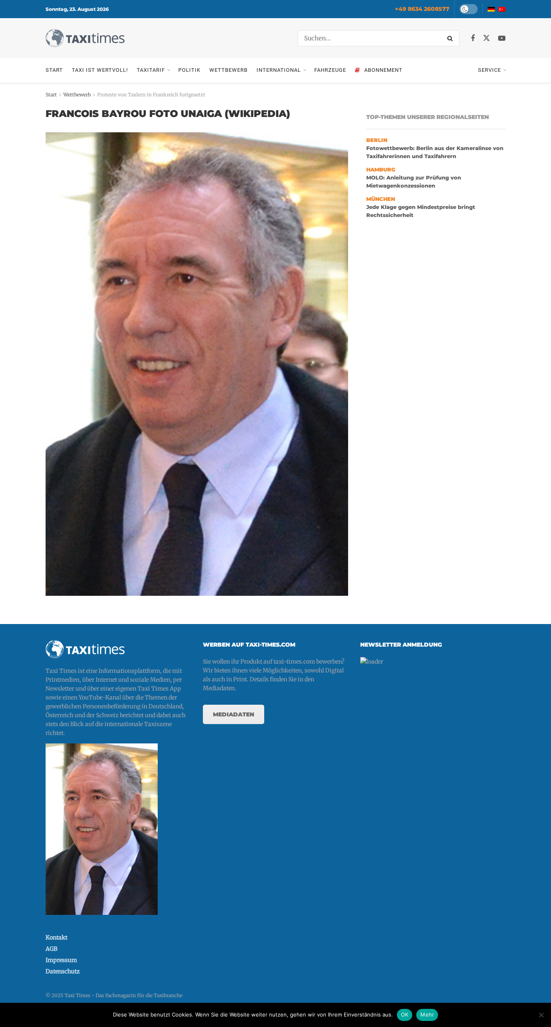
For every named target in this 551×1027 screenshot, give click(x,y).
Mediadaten (233, 714)
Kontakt (56, 937)
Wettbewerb (228, 70)
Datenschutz (63, 971)
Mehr (427, 1014)
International (279, 70)
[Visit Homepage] (85, 38)
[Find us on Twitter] (486, 38)
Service (489, 70)
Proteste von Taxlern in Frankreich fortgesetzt (151, 95)
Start (54, 70)
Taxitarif (151, 70)
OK (405, 1014)
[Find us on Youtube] (501, 38)
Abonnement (383, 70)
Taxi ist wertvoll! (100, 70)
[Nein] (541, 1015)
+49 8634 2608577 (422, 9)
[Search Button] (451, 38)
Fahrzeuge (330, 70)
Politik (189, 70)
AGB (51, 948)
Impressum (61, 960)
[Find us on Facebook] (473, 38)
